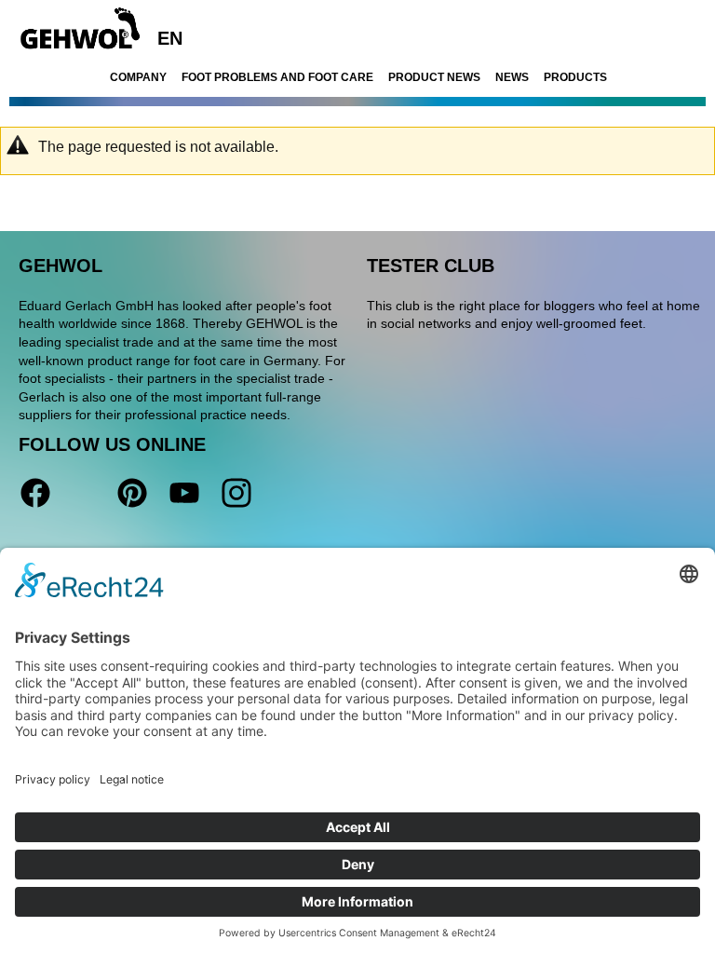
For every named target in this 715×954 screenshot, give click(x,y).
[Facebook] (35, 493)
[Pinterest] (132, 493)
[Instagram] (235, 493)
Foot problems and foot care (277, 77)
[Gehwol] (74, 30)
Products (575, 77)
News (512, 77)
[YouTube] (184, 493)
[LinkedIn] (84, 493)
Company (138, 77)
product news (434, 77)
